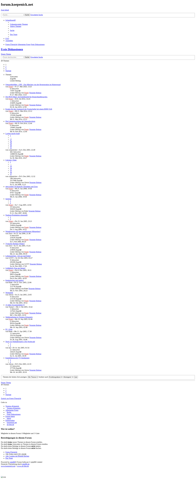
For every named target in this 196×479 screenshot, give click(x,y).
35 (11, 170)
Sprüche (8, 199)
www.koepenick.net (8, 466)
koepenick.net (12, 422)
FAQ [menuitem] (7, 39)
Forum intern (10, 416)
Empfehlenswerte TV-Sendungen (17, 358)
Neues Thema (6, 54)
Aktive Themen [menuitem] (15, 26)
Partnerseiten (10, 420)
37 (11, 174)
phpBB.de (25, 464)
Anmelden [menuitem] (9, 41)
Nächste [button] (8, 71)
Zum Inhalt (5, 10)
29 (11, 144)
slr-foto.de (10, 425)
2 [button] (5, 67)
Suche (27, 15)
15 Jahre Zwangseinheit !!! (15, 305)
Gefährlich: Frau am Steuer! (15, 268)
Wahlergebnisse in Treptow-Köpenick (19, 317)
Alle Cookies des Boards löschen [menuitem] (17, 456)
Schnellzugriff (10, 20)
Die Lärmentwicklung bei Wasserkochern (20, 121)
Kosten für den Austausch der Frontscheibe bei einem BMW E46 (28, 109)
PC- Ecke (8, 329)
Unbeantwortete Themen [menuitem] (19, 24)
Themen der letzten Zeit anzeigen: (15, 377)
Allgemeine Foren (11, 410)
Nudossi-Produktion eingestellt (16, 215)
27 (11, 140)
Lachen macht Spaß (12, 134)
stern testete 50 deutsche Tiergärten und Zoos (21, 187)
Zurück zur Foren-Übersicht (11, 398)
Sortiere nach (44, 377)
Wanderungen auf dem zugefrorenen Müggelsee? (23, 231)
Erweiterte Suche (37, 15)
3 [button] (5, 69)
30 (11, 146)
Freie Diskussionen (12, 49)
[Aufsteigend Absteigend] (68, 377)
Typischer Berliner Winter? (15, 244)
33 (11, 166)
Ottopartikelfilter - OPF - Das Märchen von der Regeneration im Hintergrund (33, 85)
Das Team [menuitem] (13, 34)
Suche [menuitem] (12, 30)
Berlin (9, 412)
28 (11, 142)
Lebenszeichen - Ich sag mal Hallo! (18, 256)
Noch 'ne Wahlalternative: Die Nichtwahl (20, 342)
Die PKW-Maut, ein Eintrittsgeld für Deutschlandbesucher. (26, 97)
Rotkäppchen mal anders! (14, 280)
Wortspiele (9, 293)
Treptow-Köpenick (12, 406)
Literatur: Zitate (11, 160)
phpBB (12, 462)
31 (11, 148)
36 (11, 172)
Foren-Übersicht (11, 452)
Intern (9, 418)
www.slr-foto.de (23, 466)
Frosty (11, 87)
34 (11, 168)
